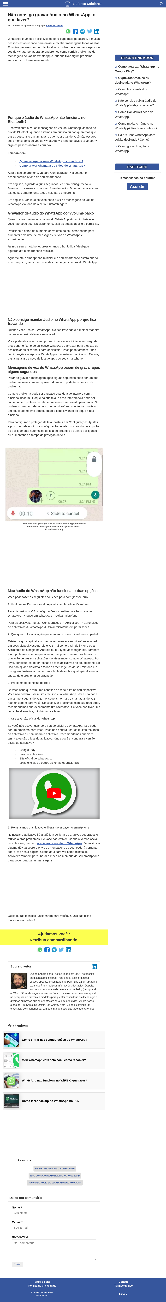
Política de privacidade (42, 1285)
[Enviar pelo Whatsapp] (68, 31)
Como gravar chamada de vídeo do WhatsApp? (52, 165)
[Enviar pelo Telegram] (82, 31)
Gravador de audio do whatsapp (55, 1168)
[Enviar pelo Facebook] (75, 31)
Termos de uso (123, 1285)
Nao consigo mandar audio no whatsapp (55, 1175)
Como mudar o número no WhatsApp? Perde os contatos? (136, 126)
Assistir (137, 186)
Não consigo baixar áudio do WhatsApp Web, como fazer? (135, 103)
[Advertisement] (54, 88)
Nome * (17, 1207)
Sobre (123, 1293)
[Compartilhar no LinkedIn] (96, 31)
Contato (124, 1282)
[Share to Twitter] (89, 31)
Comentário (20, 1237)
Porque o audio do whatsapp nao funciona (55, 1182)
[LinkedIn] (94, 966)
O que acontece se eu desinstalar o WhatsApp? (133, 80)
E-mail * (17, 1222)
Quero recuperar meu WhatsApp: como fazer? (51, 161)
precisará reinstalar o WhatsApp (59, 843)
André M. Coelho (54, 25)
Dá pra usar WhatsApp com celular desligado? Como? (135, 137)
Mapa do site (42, 1282)
